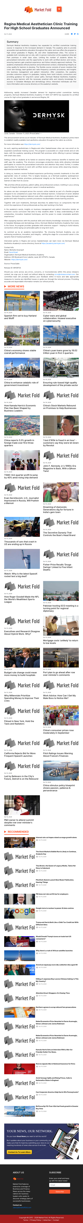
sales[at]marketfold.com (22, 1207)
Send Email (13, 252)
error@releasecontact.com (64, 274)
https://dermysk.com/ (32, 144)
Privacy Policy (35, 1220)
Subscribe (60, 1192)
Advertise (47, 1220)
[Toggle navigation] (59, 9)
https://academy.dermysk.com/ (53, 243)
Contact (56, 1220)
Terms (25, 1220)
